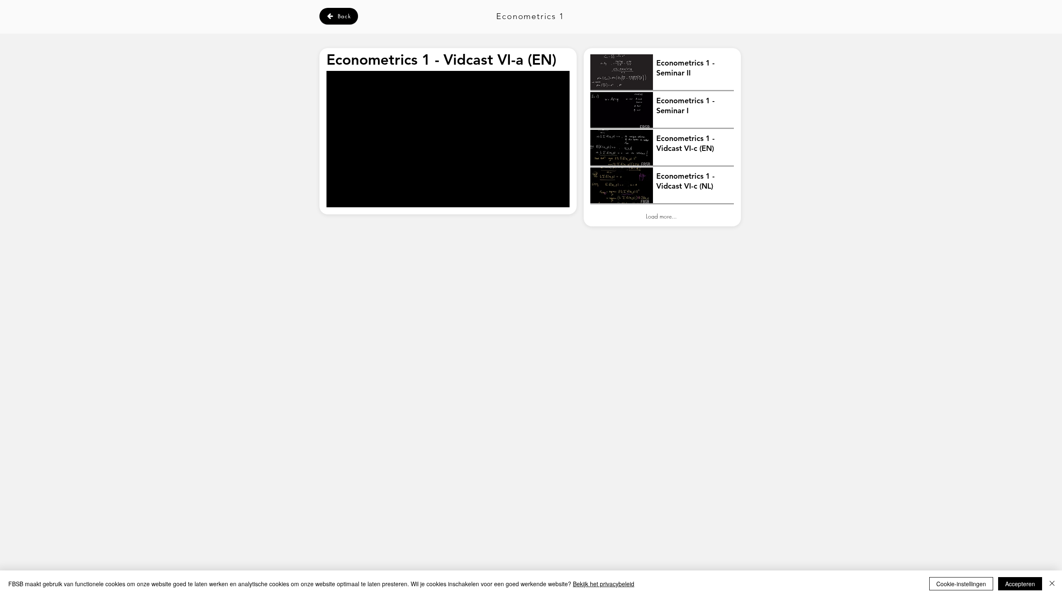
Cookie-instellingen (961, 584)
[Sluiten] (1052, 583)
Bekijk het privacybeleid (603, 584)
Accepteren (1020, 584)
